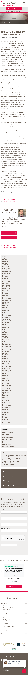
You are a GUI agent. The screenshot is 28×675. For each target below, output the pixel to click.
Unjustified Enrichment (9, 201)
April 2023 (5, 309)
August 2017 (5, 412)
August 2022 (5, 322)
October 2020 (6, 348)
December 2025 (6, 270)
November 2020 (6, 346)
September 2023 (6, 300)
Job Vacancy (5, 441)
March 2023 (5, 310)
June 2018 (5, 395)
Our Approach (6, 605)
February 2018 (6, 402)
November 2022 (6, 317)
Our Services (4, 613)
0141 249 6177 (9, 476)
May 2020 (4, 356)
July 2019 (4, 373)
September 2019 (6, 370)
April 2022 (5, 326)
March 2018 (5, 400)
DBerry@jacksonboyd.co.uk (12, 481)
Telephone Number (7, 516)
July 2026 (4, 259)
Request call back (9, 485)
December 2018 (6, 385)
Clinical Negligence (7, 432)
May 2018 (4, 397)
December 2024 (6, 285)
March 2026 (5, 266)
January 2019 (5, 383)
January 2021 (5, 343)
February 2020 (6, 361)
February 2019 (6, 382)
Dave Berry (7, 210)
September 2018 (6, 390)
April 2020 (5, 358)
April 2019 (5, 378)
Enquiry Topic (5, 528)
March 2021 (5, 339)
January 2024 (5, 297)
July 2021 (4, 332)
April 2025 (5, 278)
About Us (4, 603)
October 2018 (6, 389)
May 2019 (4, 377)
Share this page (7, 237)
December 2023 (6, 299)
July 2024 (4, 292)
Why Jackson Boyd (8, 607)
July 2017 (4, 414)
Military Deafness (8, 463)
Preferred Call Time (7, 522)
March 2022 (5, 327)
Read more (10, 587)
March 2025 (5, 280)
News (3, 442)
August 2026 (5, 258)
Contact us (5, 233)
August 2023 (5, 302)
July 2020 (4, 353)
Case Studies (6, 431)
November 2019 (6, 366)
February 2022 (6, 329)
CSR (3, 436)
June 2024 (5, 293)
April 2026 (5, 265)
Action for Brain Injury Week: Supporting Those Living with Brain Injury (13, 459)
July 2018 (4, 394)
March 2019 (5, 380)
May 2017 (4, 417)
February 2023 (6, 312)
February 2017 (6, 423)
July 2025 (4, 275)
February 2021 (6, 341)
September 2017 (6, 411)
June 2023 (5, 305)
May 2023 (4, 307)
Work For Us (6, 609)
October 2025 (6, 273)
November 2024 (6, 287)
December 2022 (6, 315)
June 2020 (5, 355)
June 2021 (5, 334)
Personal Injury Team (8, 626)
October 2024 (6, 288)
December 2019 (6, 365)
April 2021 (5, 338)
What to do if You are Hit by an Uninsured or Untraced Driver (14, 456)
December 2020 (6, 344)
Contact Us (4, 634)
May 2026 (4, 263)
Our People (4, 624)
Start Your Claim (11, 8)
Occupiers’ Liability (9, 464)
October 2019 (6, 368)
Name (3, 509)
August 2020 (5, 351)
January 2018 (5, 404)
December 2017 (6, 406)
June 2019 (5, 375)
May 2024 (4, 295)
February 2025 (6, 282)
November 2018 (6, 387)
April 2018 (5, 399)
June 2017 (5, 416)
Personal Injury (7, 192)
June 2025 (5, 276)
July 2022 (4, 324)
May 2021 (4, 336)
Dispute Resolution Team (10, 628)
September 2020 (6, 349)
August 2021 (5, 331)
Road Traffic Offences (8, 446)
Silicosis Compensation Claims (11, 461)
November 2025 (6, 271)
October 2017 (6, 409)
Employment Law (7, 439)
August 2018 (5, 392)
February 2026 (6, 268)
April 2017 (5, 419)
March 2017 (5, 421)
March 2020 (5, 360)
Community (5, 434)
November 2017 (6, 407)
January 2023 (5, 314)
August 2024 (5, 290)
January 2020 (5, 363)
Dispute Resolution (7, 437)
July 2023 (4, 304)
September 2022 (6, 321)
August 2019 (5, 372)
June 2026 (5, 261)
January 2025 (5, 283)
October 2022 (6, 319)
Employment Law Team (9, 630)
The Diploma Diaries (9, 199)
